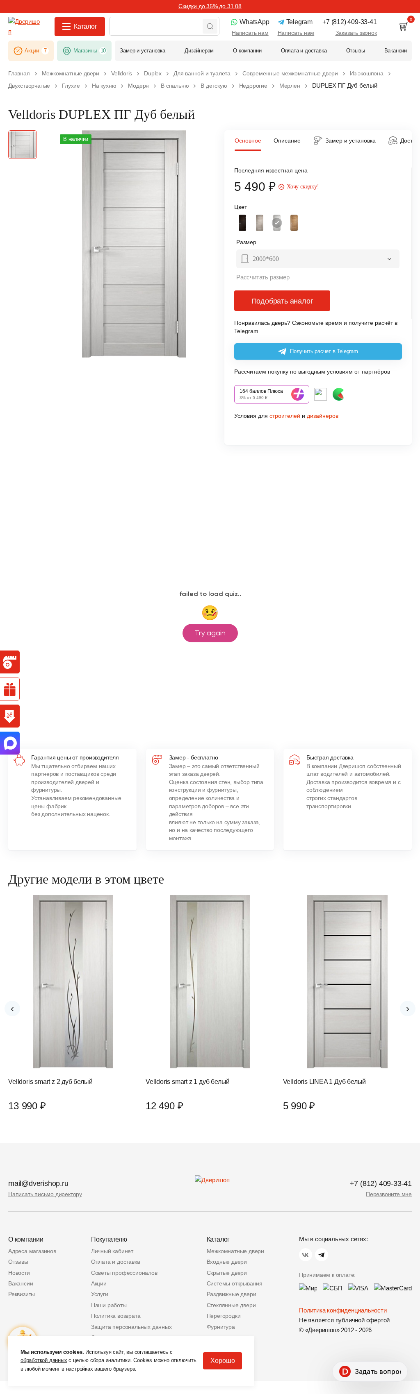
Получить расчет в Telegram (324, 351)
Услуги (99, 1294)
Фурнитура (221, 1327)
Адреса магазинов (32, 1251)
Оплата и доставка (115, 1261)
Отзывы (18, 1261)
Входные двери (227, 1261)
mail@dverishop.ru (38, 1183)
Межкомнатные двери (235, 1251)
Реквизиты (21, 1294)
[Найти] (210, 26)
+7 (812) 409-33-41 (381, 1183)
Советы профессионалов (124, 1272)
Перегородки (224, 1315)
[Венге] (242, 223)
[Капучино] (259, 223)
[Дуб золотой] (294, 223)
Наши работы (109, 1305)
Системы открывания (234, 1283)
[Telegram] (321, 1254)
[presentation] (12, 1008)
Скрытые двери (227, 1272)
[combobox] (317, 259)
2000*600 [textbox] (266, 258)
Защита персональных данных (131, 1327)
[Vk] (305, 1254)
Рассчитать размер (263, 277)
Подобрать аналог (282, 301)
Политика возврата (116, 1315)
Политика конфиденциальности (343, 1310)
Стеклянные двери (231, 1305)
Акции (99, 1283)
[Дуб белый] (277, 223)
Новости (19, 1272)
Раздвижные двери (231, 1294)
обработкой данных (44, 1360)
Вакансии (20, 1283)
